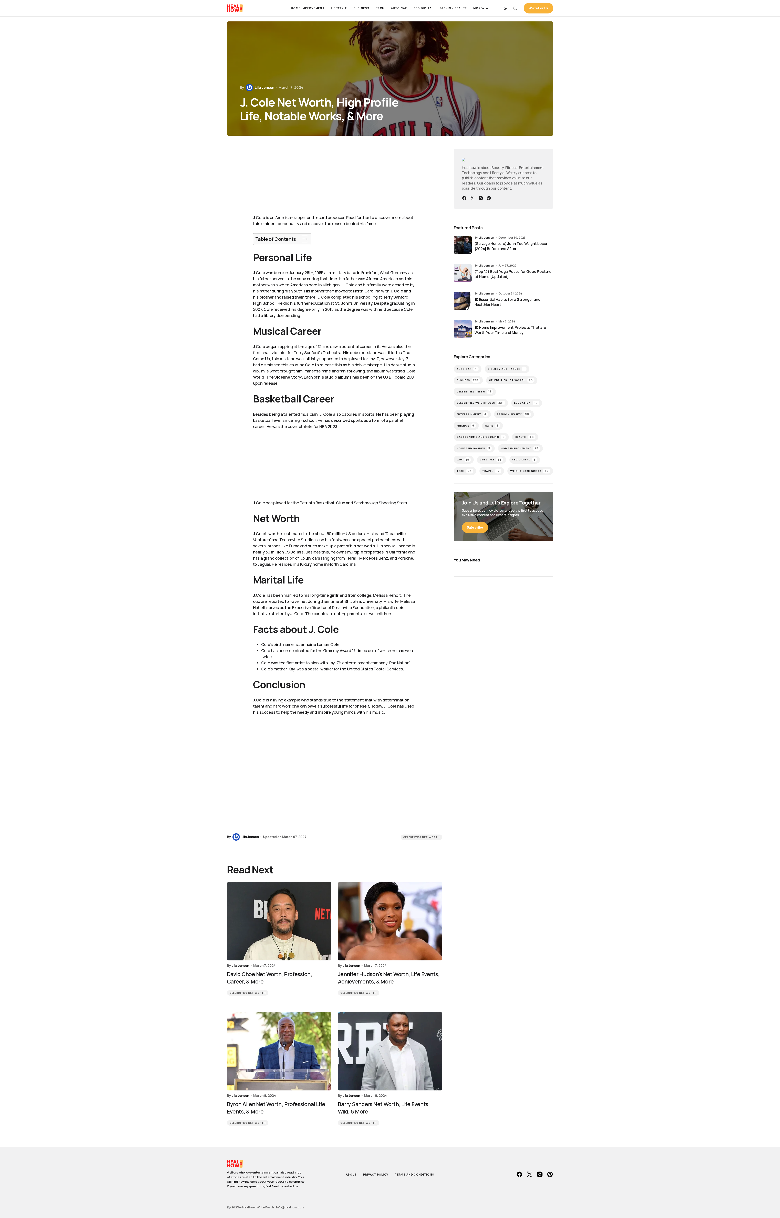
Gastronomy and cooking (481, 437)
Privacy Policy (375, 1174)
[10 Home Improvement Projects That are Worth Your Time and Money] (463, 329)
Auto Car (467, 369)
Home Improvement (520, 448)
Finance (466, 425)
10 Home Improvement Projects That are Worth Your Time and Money (510, 330)
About (351, 1174)
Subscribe (475, 527)
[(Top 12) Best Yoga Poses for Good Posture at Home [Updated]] (463, 273)
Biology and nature (506, 369)
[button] (505, 8)
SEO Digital (523, 459)
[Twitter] (472, 198)
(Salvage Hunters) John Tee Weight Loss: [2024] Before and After (511, 246)
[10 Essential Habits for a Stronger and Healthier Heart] (463, 301)
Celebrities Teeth (474, 391)
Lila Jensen (486, 237)
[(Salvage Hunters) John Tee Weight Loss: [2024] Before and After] (463, 245)
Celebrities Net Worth (421, 837)
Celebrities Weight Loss (480, 403)
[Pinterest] (489, 198)
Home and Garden (473, 448)
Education (526, 403)
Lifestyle (491, 459)
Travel (491, 471)
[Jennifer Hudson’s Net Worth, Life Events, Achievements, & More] (390, 921)
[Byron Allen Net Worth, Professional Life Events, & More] (279, 1051)
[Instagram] (481, 198)
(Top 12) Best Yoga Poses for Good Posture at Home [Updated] (513, 274)
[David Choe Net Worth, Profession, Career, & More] (279, 921)
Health (524, 437)
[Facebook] (464, 198)
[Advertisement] (334, 179)
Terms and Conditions (414, 1174)
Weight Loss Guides (529, 471)
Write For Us (538, 8)
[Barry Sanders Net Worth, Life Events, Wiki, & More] (390, 1051)
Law (463, 459)
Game (491, 425)
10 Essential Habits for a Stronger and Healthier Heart (507, 302)
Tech (464, 471)
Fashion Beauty (513, 414)
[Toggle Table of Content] (302, 239)
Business (467, 380)
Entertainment (472, 414)
